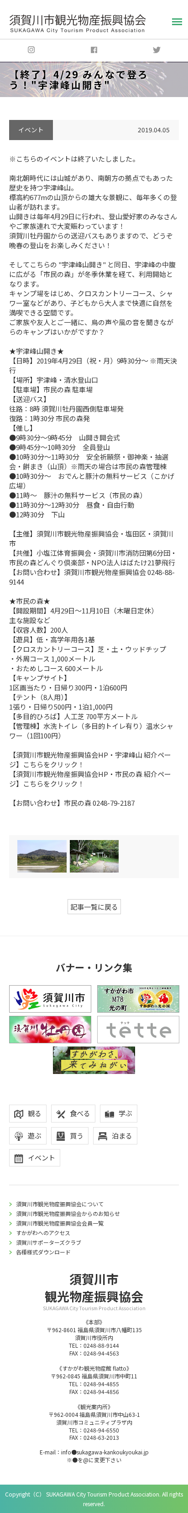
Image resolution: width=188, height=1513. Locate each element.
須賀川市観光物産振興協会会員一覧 (60, 1223)
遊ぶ (35, 1135)
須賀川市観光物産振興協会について (60, 1204)
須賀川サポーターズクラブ (48, 1242)
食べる (80, 1113)
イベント (41, 1157)
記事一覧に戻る (94, 906)
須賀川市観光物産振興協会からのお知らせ (68, 1213)
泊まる (122, 1135)
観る (35, 1113)
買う (77, 1135)
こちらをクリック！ (53, 764)
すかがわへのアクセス (43, 1232)
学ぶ (125, 1113)
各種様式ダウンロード (43, 1252)
